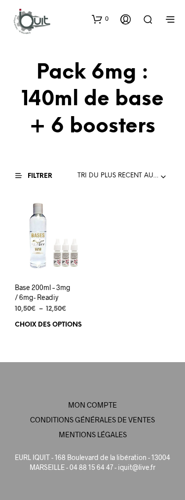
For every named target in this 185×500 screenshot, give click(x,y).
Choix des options (48, 324)
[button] (100, 19)
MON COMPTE (92, 404)
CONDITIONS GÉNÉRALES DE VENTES (92, 419)
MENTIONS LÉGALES (93, 434)
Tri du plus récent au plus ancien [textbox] (123, 175)
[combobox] (123, 176)
